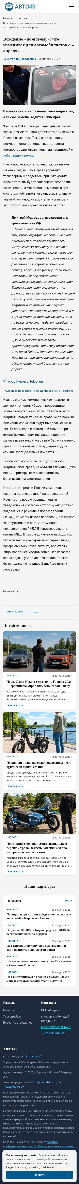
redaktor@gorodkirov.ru (56, 1027)
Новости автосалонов (17, 1022)
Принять (39, 1175)
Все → (69, 900)
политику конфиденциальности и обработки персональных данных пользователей (39, 1146)
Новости (8, 1010)
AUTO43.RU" (33, 1056)
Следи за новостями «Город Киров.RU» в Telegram (39, 390)
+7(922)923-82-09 (53, 1033)
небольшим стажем (18, 155)
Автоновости (14, 611)
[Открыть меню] (72, 6)
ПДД (34, 611)
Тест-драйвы (12, 1016)
